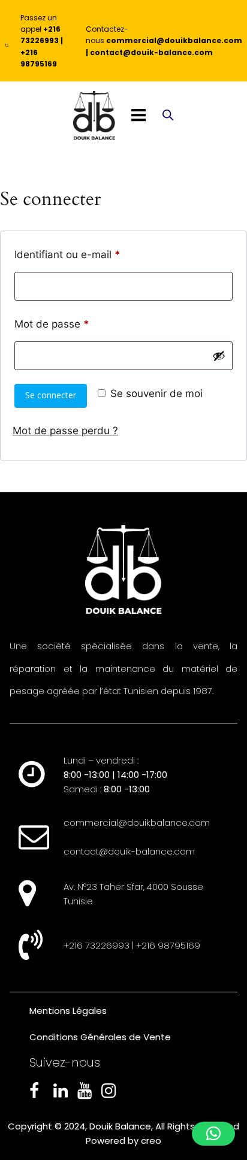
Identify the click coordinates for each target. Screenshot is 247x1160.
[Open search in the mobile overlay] (168, 116)
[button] (213, 1134)
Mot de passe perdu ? (65, 431)
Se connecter (50, 395)
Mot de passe (77, 323)
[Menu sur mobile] (138, 116)
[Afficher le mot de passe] (218, 355)
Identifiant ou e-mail (93, 254)
